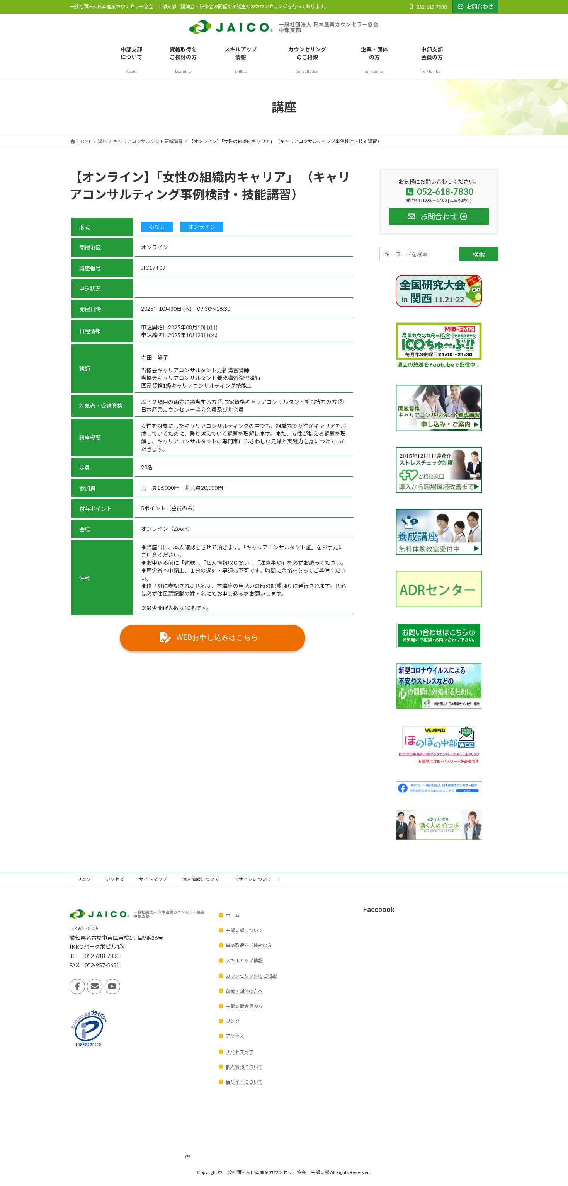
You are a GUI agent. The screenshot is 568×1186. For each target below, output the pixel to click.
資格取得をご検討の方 (249, 946)
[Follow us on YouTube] (112, 987)
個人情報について (200, 879)
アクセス (115, 879)
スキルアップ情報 (244, 961)
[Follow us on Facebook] (77, 987)
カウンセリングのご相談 (251, 976)
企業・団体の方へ (244, 991)
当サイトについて (252, 879)
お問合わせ (479, 6)
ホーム (233, 915)
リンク (84, 879)
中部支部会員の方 (244, 1006)
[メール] (94, 987)
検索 (479, 254)
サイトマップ (153, 879)
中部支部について (244, 930)
